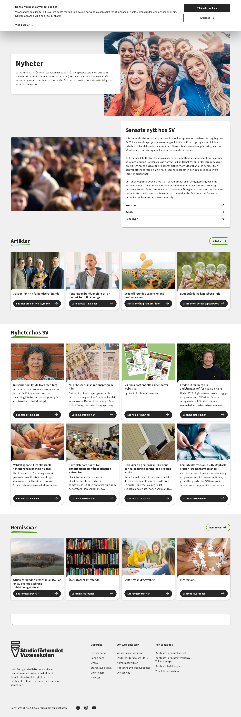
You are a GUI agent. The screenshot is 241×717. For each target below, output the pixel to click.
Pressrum (131, 205)
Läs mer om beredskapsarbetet (201, 303)
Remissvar (132, 218)
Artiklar (130, 212)
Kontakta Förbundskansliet (170, 653)
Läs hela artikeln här (27, 414)
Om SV (94, 662)
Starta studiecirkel (101, 667)
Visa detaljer (22, 24)
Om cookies (123, 672)
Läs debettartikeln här (84, 303)
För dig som (97, 657)
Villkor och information (130, 653)
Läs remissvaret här (27, 593)
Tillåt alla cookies (207, 8)
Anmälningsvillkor (127, 662)
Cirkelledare (97, 672)
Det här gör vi (98, 653)
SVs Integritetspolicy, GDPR (132, 657)
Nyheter (95, 677)
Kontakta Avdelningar (167, 666)
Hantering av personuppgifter (133, 667)
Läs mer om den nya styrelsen (33, 303)
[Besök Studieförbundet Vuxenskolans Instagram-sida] (86, 708)
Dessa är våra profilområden (143, 303)
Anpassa (205, 17)
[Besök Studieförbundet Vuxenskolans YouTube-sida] (94, 708)
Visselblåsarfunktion (167, 671)
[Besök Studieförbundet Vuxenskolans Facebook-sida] (78, 708)
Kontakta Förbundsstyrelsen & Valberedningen (172, 659)
